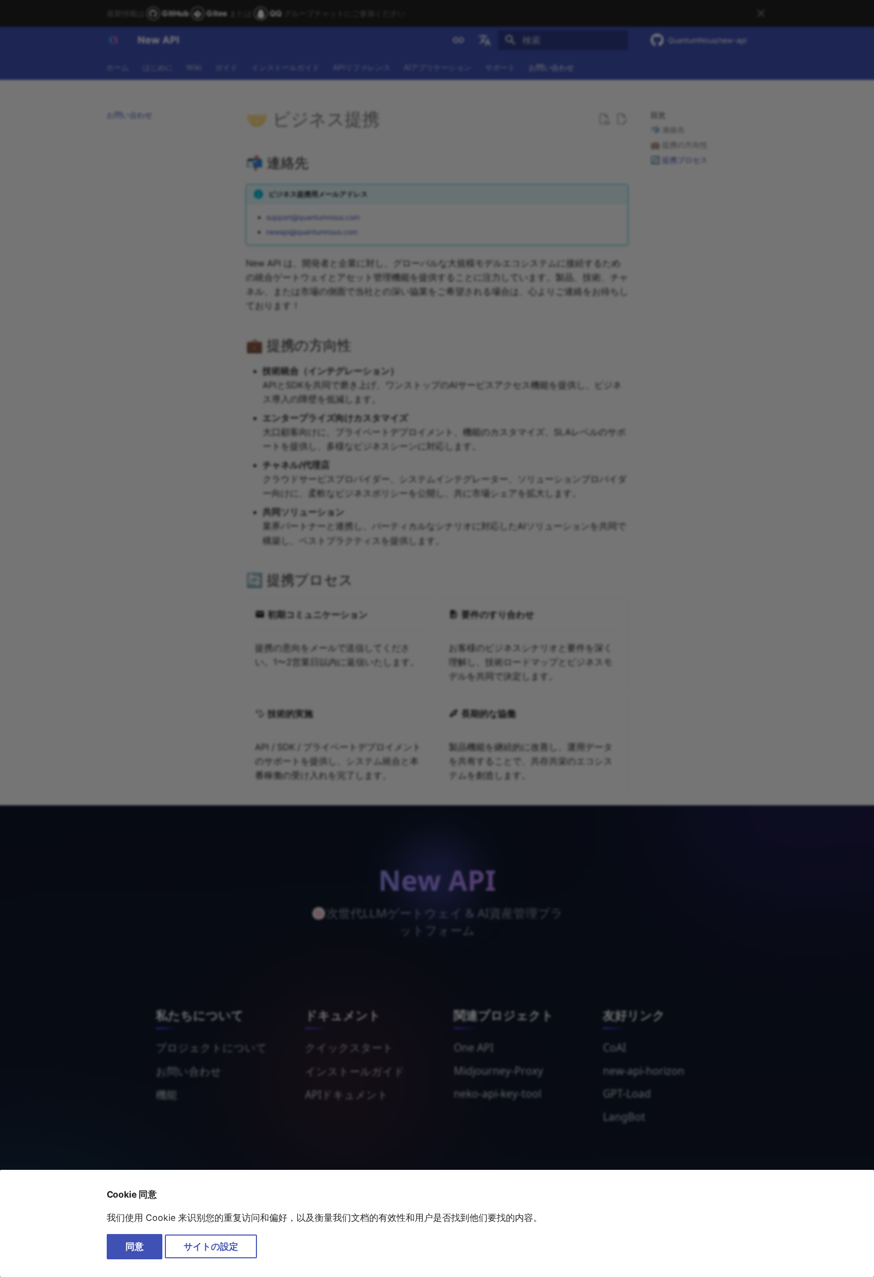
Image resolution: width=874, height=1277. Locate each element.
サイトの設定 (211, 1246)
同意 (134, 1246)
